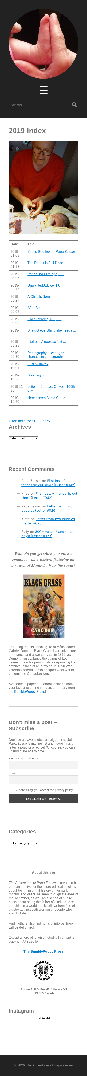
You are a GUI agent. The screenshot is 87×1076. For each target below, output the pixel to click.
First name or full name (24, 758)
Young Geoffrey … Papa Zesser (51, 251)
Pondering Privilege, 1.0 (45, 274)
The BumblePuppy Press (43, 951)
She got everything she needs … (51, 330)
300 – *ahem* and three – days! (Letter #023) (48, 534)
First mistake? (37, 364)
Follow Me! (43, 1017)
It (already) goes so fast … (46, 341)
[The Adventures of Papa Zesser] (43, 75)
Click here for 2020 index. (30, 421)
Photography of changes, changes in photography (46, 354)
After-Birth (34, 308)
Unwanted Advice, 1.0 (43, 285)
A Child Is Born (38, 296)
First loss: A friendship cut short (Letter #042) (48, 483)
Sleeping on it (37, 375)
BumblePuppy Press (29, 691)
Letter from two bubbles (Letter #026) (46, 508)
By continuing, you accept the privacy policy (43, 790)
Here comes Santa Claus (46, 398)
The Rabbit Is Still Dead (45, 263)
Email (12, 773)
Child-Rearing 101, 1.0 (44, 319)
